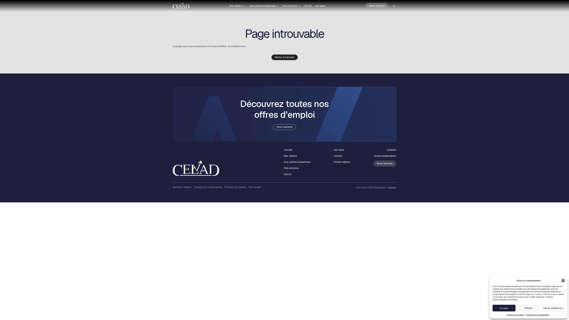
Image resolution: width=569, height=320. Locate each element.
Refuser (528, 308)
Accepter (504, 308)
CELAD (308, 5)
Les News (320, 5)
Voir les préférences (553, 308)
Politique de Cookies (515, 315)
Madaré (392, 187)
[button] (563, 280)
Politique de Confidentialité (537, 315)
